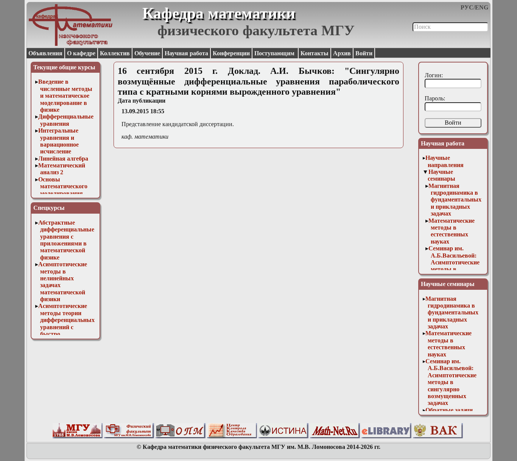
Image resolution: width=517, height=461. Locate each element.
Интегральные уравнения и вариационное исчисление (58, 141)
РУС (467, 7)
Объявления (45, 53)
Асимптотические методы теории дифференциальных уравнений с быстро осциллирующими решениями (66, 327)
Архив (342, 53)
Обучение (147, 53)
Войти (363, 53)
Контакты (315, 53)
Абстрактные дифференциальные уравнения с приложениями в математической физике (66, 240)
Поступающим (275, 53)
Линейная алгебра (63, 158)
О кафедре (81, 53)
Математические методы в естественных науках (451, 231)
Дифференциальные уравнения (65, 120)
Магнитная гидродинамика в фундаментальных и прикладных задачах (454, 200)
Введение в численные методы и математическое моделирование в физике (65, 95)
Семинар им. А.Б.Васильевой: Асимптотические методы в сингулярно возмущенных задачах (454, 269)
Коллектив (115, 53)
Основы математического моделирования (63, 186)
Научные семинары (441, 175)
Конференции (231, 53)
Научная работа (186, 53)
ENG (481, 7)
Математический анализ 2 (61, 168)
